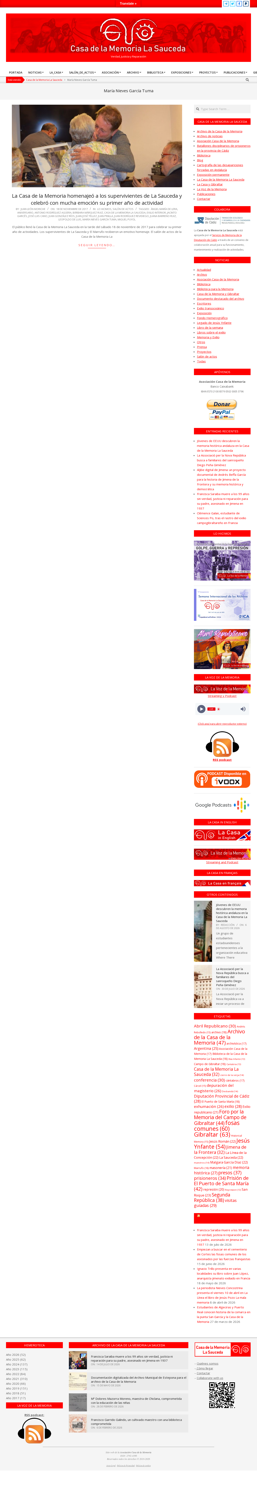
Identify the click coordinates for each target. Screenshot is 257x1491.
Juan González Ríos (62, 216)
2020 (15, 1384)
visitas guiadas (215, 1203)
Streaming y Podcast (222, 696)
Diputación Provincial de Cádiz (221, 1098)
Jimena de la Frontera (220, 1149)
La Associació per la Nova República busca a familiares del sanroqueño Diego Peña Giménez (221, 460)
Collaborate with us (210, 1378)
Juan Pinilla (105, 216)
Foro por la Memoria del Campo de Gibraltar (220, 1117)
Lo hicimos (104, 209)
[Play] (201, 709)
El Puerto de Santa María (220, 1101)
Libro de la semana (210, 327)
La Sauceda (231, 1157)
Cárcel (200, 1086)
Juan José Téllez (86, 216)
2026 (15, 1355)
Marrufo (201, 1168)
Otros (201, 342)
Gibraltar (212, 1134)
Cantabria (233, 1064)
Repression (233, 1189)
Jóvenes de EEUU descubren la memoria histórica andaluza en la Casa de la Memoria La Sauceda (223, 445)
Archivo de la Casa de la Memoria (219, 131)
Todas (201, 361)
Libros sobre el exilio (211, 332)
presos (230, 1173)
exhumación (209, 1106)
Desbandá (230, 1091)
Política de (143, 1465)
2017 (15, 1398)
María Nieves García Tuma (99, 219)
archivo (219, 1032)
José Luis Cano (37, 216)
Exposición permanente (213, 175)
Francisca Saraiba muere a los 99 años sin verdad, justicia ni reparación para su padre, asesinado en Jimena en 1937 (132, 1358)
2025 (15, 1359)
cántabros (235, 1080)
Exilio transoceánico (210, 308)
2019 (15, 1388)
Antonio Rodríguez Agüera (53, 212)
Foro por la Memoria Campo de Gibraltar (224, 1218)
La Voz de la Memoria (212, 189)
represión (213, 1189)
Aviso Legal (111, 1465)
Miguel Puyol (127, 219)
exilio (233, 1106)
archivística (236, 1043)
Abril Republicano (215, 1026)
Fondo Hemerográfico (212, 318)
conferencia (209, 1080)
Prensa (202, 347)
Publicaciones (206, 194)
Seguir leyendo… (97, 245)
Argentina (206, 1048)
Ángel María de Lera (164, 209)
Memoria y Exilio (208, 337)
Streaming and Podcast (222, 862)
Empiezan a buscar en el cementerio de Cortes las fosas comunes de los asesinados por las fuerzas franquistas (223, 1254)
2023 (15, 1369)
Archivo (202, 274)
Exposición (204, 313)
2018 (15, 1393)
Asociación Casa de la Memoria (218, 141)
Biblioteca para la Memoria (215, 289)
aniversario (25, 212)
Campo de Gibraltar (210, 1064)
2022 (15, 1374)
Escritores (204, 303)
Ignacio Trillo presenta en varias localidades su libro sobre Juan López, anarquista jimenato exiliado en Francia (223, 1273)
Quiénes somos (207, 1363)
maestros (201, 1162)
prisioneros (210, 1178)
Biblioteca (203, 155)
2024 (15, 1364)
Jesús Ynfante (222, 1143)
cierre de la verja (232, 1075)
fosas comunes (217, 1125)
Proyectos (204, 352)
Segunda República (212, 1197)
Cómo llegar (204, 1368)
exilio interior (156, 212)
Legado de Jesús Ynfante (214, 323)
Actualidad (204, 270)
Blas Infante (236, 1059)
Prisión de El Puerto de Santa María (221, 1183)
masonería (220, 1168)
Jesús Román (222, 1141)
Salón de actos (123, 209)
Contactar (203, 199)
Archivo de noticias (210, 136)
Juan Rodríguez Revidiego (131, 216)
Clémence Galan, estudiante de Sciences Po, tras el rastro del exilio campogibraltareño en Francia (221, 518)
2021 (15, 1379)
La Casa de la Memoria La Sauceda (220, 179)
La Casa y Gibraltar (210, 184)
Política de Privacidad (126, 1465)
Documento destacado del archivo (220, 299)
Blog (200, 160)
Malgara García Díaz (229, 1162)
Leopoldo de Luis (69, 219)
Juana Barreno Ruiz (163, 216)
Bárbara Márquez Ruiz (88, 212)
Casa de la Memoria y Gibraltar (218, 294)
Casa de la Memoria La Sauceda (125, 212)
